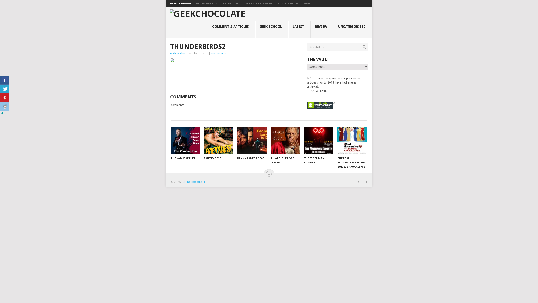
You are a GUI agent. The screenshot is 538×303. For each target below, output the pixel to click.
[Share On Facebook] (4, 80)
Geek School (271, 27)
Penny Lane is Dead (259, 3)
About (362, 182)
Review (321, 27)
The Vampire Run (205, 3)
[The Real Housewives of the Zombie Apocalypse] (352, 140)
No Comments (220, 53)
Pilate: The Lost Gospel (294, 3)
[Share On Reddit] (4, 106)
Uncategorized (352, 27)
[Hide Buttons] (2, 114)
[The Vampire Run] (185, 140)
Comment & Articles (230, 27)
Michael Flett (177, 53)
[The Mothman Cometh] (318, 140)
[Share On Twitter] (4, 89)
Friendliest (231, 3)
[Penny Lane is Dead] (252, 140)
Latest (298, 27)
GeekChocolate (194, 182)
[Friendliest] (218, 140)
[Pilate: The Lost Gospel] (285, 140)
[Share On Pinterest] (4, 97)
